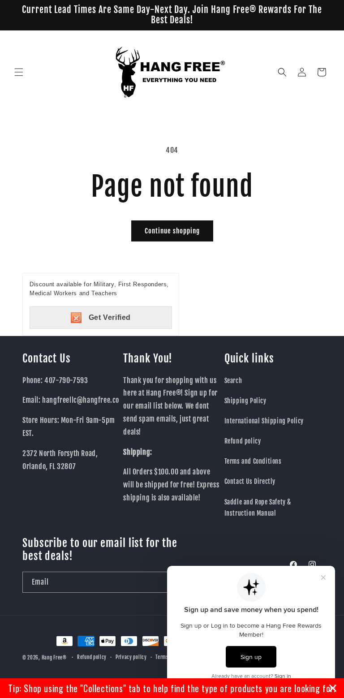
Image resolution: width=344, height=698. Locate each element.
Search (233, 380)
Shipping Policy (245, 401)
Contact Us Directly (249, 481)
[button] (19, 72)
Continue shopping (172, 231)
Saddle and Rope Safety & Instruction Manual (257, 507)
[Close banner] (333, 688)
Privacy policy (131, 657)
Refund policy (242, 441)
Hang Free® (54, 658)
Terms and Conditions (253, 461)
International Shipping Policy (264, 421)
